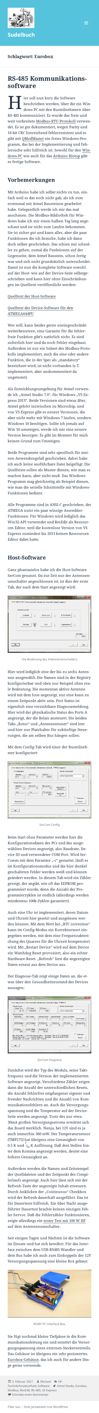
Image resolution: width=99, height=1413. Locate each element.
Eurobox (81, 1386)
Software (44, 1386)
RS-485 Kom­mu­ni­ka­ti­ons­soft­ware (47, 82)
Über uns (14, 1407)
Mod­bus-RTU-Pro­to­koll (56, 121)
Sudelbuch (21, 34)
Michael (45, 1381)
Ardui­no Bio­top (66, 155)
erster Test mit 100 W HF (64, 1220)
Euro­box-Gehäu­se (23, 1359)
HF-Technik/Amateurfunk (35, 1383)
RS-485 (36, 1390)
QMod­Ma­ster (33, 138)
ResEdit (25, 1390)
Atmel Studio (65, 1386)
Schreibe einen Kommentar (30, 1395)
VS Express (49, 1390)
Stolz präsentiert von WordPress (46, 1407)
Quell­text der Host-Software (32, 296)
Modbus (13, 1390)
